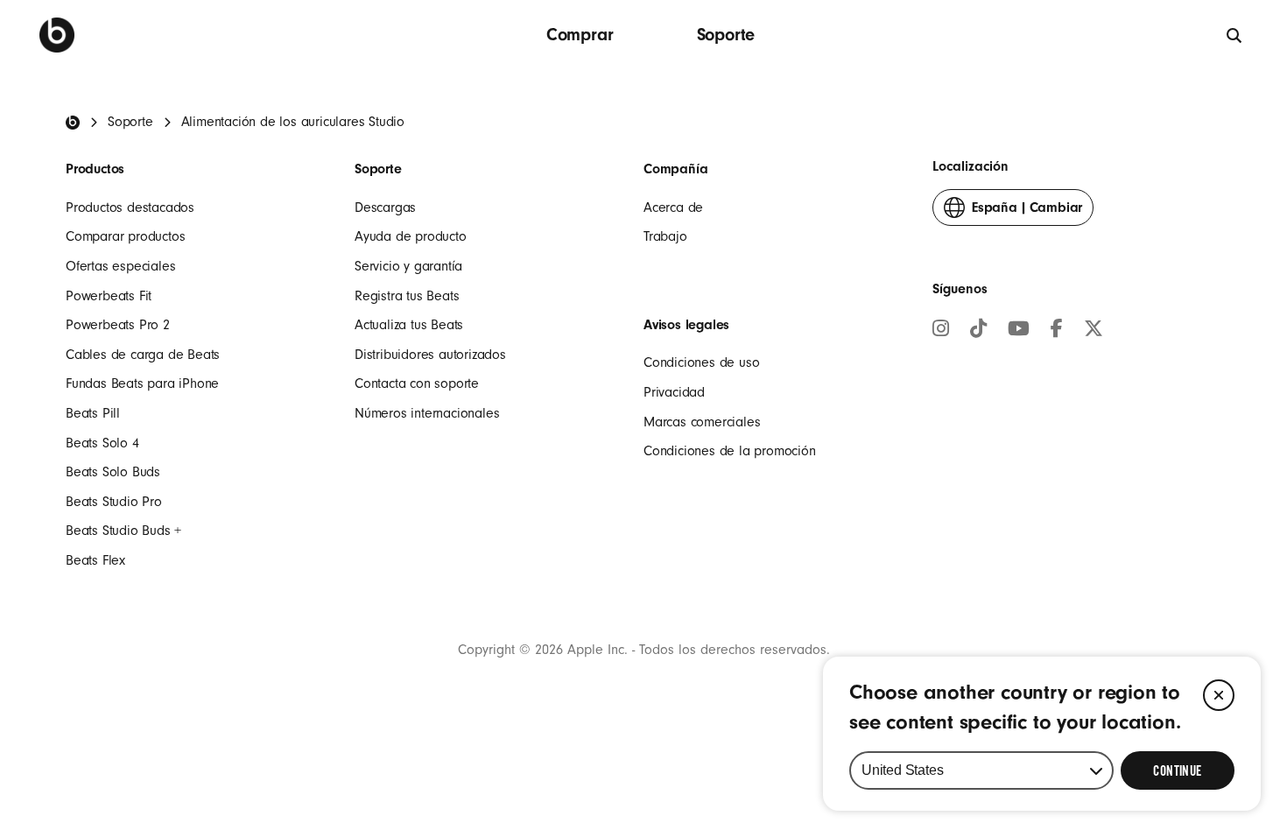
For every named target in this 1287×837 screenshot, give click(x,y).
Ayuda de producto (411, 236)
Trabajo (665, 236)
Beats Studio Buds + (123, 530)
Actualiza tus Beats (409, 325)
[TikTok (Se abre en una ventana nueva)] (978, 331)
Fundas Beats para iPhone (142, 383)
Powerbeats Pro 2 (118, 325)
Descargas (385, 207)
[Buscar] (1235, 34)
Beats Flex (95, 560)
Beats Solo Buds (113, 472)
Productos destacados (130, 207)
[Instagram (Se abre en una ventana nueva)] (940, 331)
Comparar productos (125, 236)
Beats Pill (93, 413)
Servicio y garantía (408, 266)
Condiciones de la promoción (730, 451)
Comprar (580, 35)
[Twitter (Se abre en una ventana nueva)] (1093, 331)
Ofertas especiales (120, 266)
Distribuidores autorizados (430, 354)
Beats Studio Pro (114, 502)
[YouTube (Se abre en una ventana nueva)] (1019, 331)
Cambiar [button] (1027, 213)
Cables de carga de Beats (143, 354)
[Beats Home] (73, 123)
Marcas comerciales (702, 422)
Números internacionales (427, 413)
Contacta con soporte (417, 383)
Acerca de (673, 207)
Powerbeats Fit (108, 296)
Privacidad (674, 392)
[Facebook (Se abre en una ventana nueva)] (1057, 331)
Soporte (726, 35)
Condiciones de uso (701, 362)
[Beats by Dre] (56, 35)
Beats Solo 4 (102, 443)
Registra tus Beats (407, 296)
